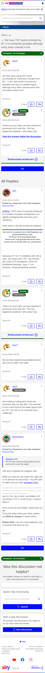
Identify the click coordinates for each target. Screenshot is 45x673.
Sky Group (6, 653)
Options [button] (4, 35)
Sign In (42, 3)
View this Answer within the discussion (21, 136)
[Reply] (39, 104)
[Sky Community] (14, 3)
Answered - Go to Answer (22, 53)
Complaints (6, 651)
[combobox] (20, 18)
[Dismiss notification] (42, 9)
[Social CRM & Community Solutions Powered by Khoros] (37, 668)
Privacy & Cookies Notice (11, 649)
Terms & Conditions (36, 646)
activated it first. (31, 482)
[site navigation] (2, 3)
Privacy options (7, 646)
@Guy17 (9, 459)
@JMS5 (6, 211)
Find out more (8, 206)
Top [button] (23, 642)
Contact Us (39, 651)
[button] (41, 60)
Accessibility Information (34, 649)
